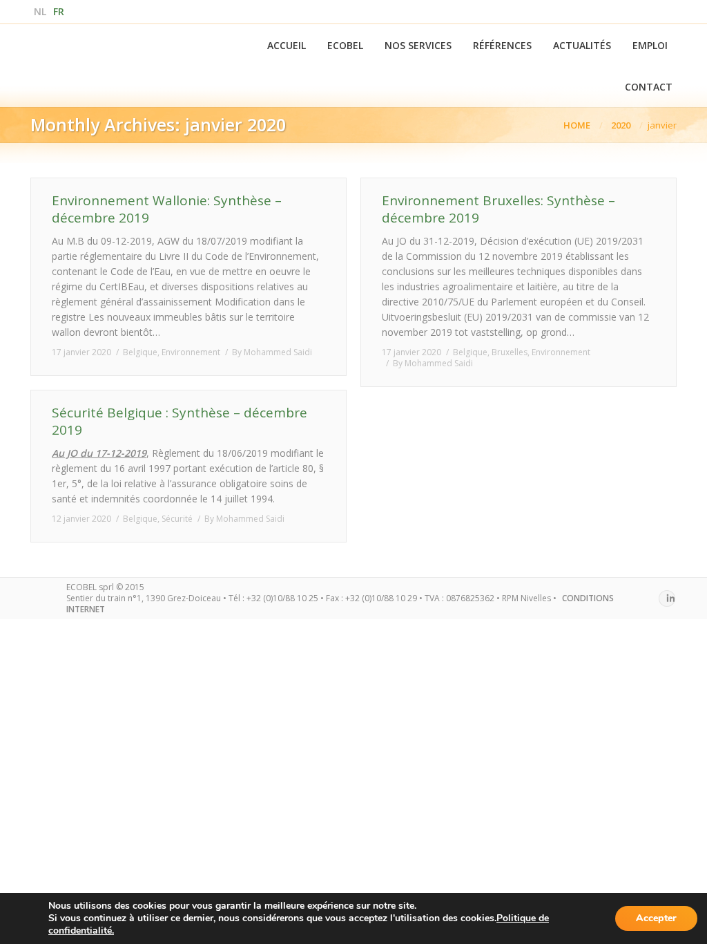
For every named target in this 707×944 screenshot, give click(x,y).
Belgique (140, 352)
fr (58, 11)
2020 (620, 125)
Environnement (191, 352)
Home (576, 125)
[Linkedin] (667, 598)
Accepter (656, 918)
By (272, 352)
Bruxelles (509, 352)
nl (40, 11)
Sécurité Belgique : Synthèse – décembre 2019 (179, 421)
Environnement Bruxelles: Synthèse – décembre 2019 (498, 209)
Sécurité (177, 519)
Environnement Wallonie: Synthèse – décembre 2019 (167, 209)
